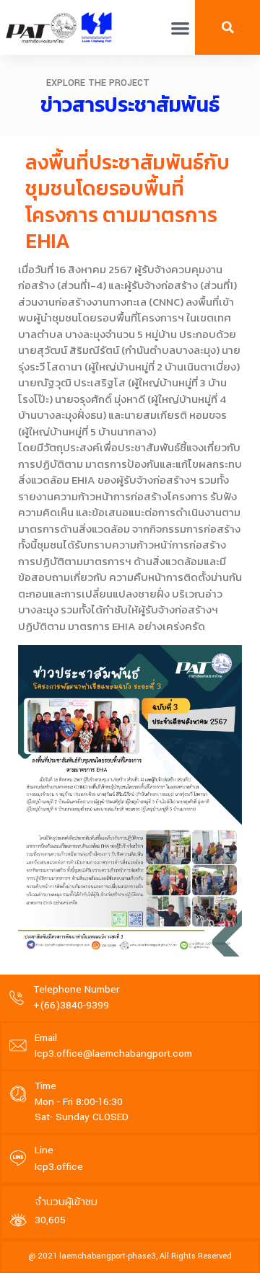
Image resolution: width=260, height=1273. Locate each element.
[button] (181, 28)
